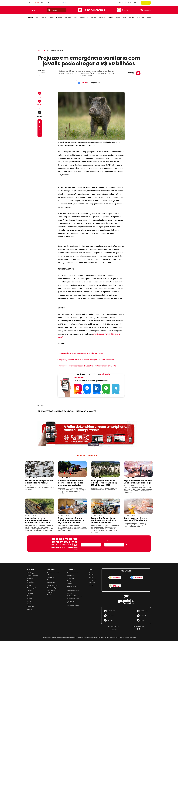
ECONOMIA (102, 18)
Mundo (29, 598)
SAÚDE (75, 18)
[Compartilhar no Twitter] (39, 130)
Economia (30, 593)
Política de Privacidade (74, 596)
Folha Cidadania (52, 585)
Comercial (70, 578)
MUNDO (118, 18)
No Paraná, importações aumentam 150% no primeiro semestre (81, 353)
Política (29, 596)
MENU (33, 10)
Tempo (69, 593)
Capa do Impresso (73, 573)
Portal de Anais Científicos (72, 602)
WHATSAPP (30, 18)
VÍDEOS (149, 18)
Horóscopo (70, 583)
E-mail (106, 541)
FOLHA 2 (93, 18)
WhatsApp (30, 573)
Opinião (29, 604)
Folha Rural (41, 51)
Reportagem (51, 580)
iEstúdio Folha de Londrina (72, 587)
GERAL (124, 18)
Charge (69, 581)
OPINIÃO (131, 18)
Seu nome (83, 541)
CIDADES (51, 18)
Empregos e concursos (31, 581)
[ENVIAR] (126, 545)
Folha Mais (50, 577)
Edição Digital (71, 575)
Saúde (29, 585)
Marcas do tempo (73, 605)
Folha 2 (29, 590)
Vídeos (29, 609)
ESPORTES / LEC (84, 18)
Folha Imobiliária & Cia (53, 573)
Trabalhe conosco (73, 590)
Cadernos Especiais (53, 588)
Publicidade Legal (73, 598)
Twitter (91, 585)
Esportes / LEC (31, 588)
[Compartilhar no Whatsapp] (39, 134)
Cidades (30, 578)
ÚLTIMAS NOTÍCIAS (41, 18)
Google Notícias (91, 573)
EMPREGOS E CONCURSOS (63, 18)
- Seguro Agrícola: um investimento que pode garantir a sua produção (86, 359)
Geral (29, 601)
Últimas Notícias (32, 575)
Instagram (92, 580)
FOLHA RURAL (140, 18)
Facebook (92, 582)
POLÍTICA (110, 18)
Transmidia (51, 582)
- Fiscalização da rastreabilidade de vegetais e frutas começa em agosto (87, 366)
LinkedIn (91, 577)
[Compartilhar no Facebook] (39, 122)
